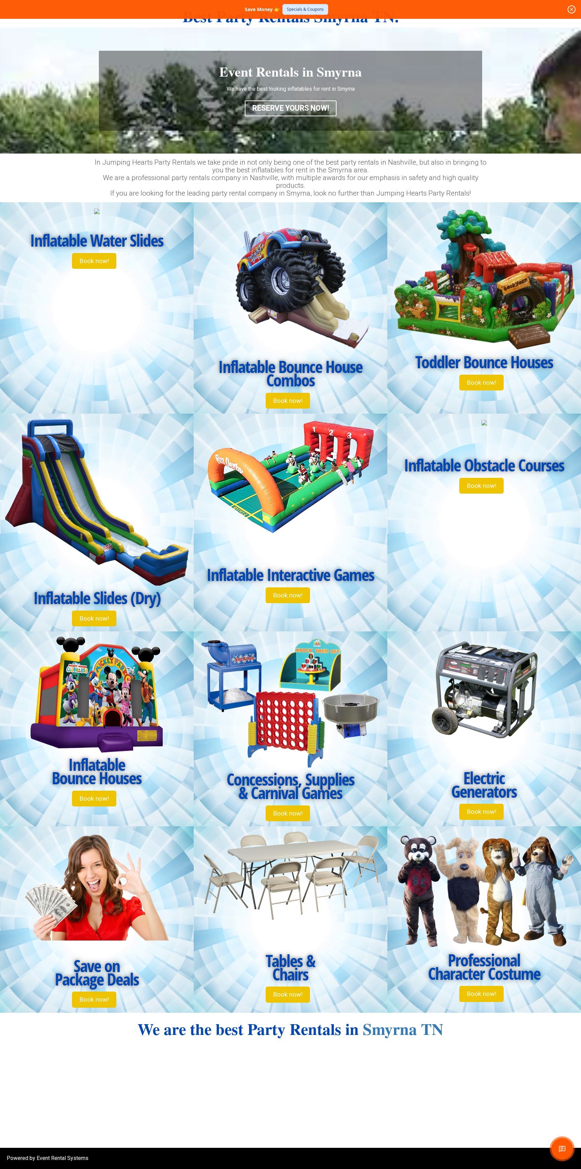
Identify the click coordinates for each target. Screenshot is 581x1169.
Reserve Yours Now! (290, 108)
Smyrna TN (403, 1028)
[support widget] (562, 1149)
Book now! (94, 261)
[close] (572, 9)
